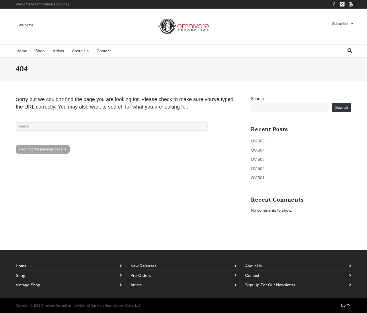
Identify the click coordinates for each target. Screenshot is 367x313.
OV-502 (258, 168)
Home (21, 266)
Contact (252, 275)
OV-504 (258, 150)
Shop (20, 275)
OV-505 (258, 141)
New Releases (143, 266)
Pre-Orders (140, 275)
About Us (253, 266)
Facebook (334, 4)
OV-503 (258, 159)
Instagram (342, 4)
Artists (136, 285)
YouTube (350, 4)
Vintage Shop (28, 285)
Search (257, 98)
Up (343, 306)
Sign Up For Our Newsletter (270, 285)
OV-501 (258, 177)
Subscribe (340, 24)
